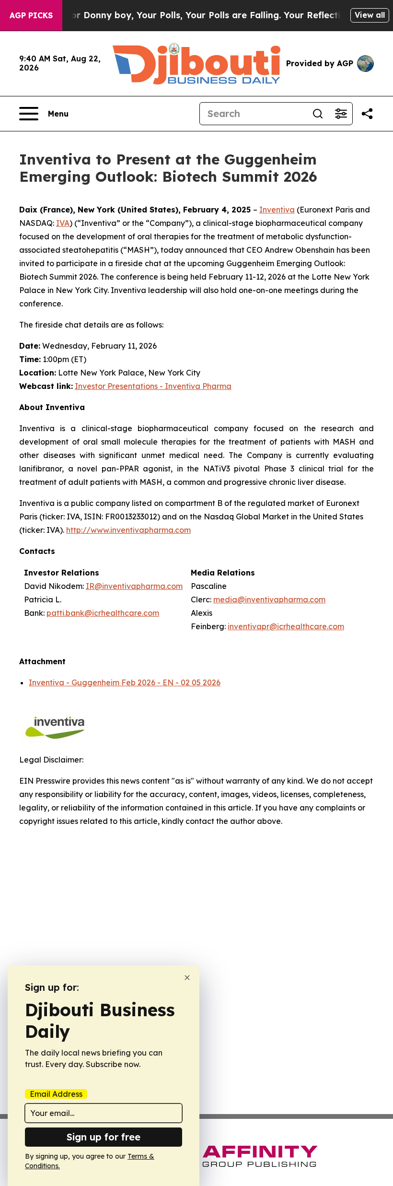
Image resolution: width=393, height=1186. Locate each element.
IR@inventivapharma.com (134, 586)
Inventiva (277, 209)
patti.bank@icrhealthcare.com (102, 613)
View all (370, 15)
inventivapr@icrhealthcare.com (286, 626)
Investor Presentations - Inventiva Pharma (153, 386)
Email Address (56, 1094)
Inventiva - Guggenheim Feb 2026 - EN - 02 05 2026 (124, 682)
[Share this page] (367, 113)
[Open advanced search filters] (340, 114)
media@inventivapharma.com (269, 599)
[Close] (187, 977)
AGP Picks (31, 15)
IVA (62, 223)
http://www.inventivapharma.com (128, 530)
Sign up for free (103, 1137)
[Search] (317, 114)
